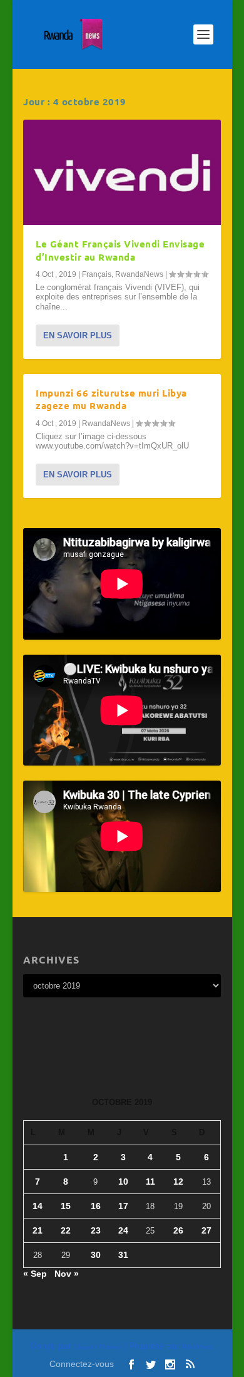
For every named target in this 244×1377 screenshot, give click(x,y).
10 (123, 1182)
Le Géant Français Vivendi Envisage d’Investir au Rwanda (120, 250)
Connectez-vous (81, 1364)
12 (178, 1182)
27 (206, 1230)
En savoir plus (77, 335)
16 (96, 1206)
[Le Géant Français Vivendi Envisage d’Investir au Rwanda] (122, 172)
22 (66, 1230)
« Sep (35, 1274)
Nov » (66, 1274)
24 (123, 1230)
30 (96, 1255)
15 (66, 1206)
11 (150, 1182)
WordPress (197, 1346)
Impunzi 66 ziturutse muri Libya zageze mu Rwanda (111, 399)
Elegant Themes (97, 1346)
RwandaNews (139, 274)
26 (178, 1230)
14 (38, 1206)
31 (123, 1255)
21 (38, 1230)
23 (96, 1230)
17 (123, 1206)
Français (96, 274)
